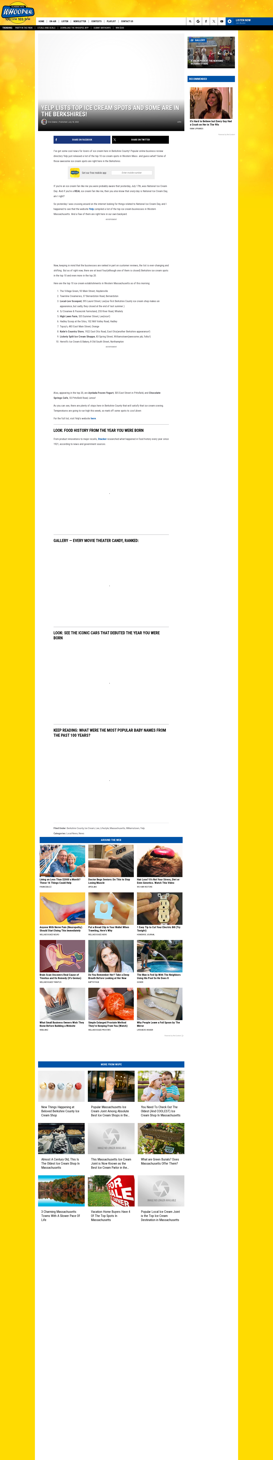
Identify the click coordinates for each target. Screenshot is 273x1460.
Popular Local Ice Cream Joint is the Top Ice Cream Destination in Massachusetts (160, 1216)
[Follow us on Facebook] (206, 21)
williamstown (132, 828)
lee (97, 828)
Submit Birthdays (102, 28)
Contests (96, 21)
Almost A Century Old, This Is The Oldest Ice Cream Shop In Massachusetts (60, 1163)
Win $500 (120, 28)
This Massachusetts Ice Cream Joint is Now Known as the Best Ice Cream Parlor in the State (111, 1163)
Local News (72, 833)
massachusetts (117, 828)
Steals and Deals (46, 28)
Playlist (111, 21)
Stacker (102, 439)
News (81, 833)
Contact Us (127, 21)
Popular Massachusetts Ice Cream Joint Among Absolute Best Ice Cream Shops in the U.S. (110, 1111)
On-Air (52, 21)
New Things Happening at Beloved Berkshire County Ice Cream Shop (60, 1111)
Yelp (91, 209)
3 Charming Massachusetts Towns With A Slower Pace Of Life (60, 1216)
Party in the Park (24, 28)
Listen (64, 21)
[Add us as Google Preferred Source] (198, 21)
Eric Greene (52, 122)
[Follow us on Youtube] (222, 21)
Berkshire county (75, 828)
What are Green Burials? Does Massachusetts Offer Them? (160, 1161)
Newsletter (79, 21)
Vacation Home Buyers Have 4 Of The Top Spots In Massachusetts (110, 1216)
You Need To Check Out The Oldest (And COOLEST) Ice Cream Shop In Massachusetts (160, 1111)
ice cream (90, 828)
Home (41, 21)
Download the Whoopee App (74, 28)
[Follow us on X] (214, 21)
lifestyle (104, 828)
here (93, 418)
